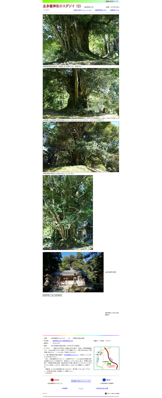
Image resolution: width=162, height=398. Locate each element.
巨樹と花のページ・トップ (82, 10)
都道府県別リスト (101, 10)
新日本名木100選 (102, 388)
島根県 (65, 388)
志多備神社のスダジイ (71, 355)
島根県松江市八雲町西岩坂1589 (63, 341)
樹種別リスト (115, 10)
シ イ (81, 388)
